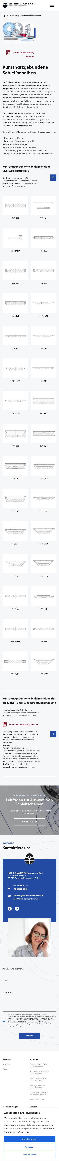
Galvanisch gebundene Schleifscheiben (39, 1073)
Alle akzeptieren (29, 1139)
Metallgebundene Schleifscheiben (37, 1087)
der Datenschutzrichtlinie (45, 1024)
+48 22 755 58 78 (20, 889)
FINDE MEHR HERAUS (30, 822)
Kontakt (6, 1069)
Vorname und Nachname (13, 969)
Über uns (6, 1064)
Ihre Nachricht (8, 993)
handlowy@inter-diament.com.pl (28, 896)
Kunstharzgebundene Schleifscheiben (39, 1066)
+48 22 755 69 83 (20, 886)
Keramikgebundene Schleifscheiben (38, 1080)
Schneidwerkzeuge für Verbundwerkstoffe (39, 1094)
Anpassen (29, 1147)
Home (4, 15)
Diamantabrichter (37, 1099)
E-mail (5, 981)
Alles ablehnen (29, 1155)
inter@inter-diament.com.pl (25, 899)
